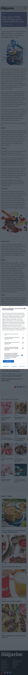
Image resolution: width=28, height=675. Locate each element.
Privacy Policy (22, 366)
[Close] (25, 308)
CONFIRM (8, 361)
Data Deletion (6, 366)
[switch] (22, 338)
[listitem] (14, 334)
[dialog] (14, 337)
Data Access (14, 366)
